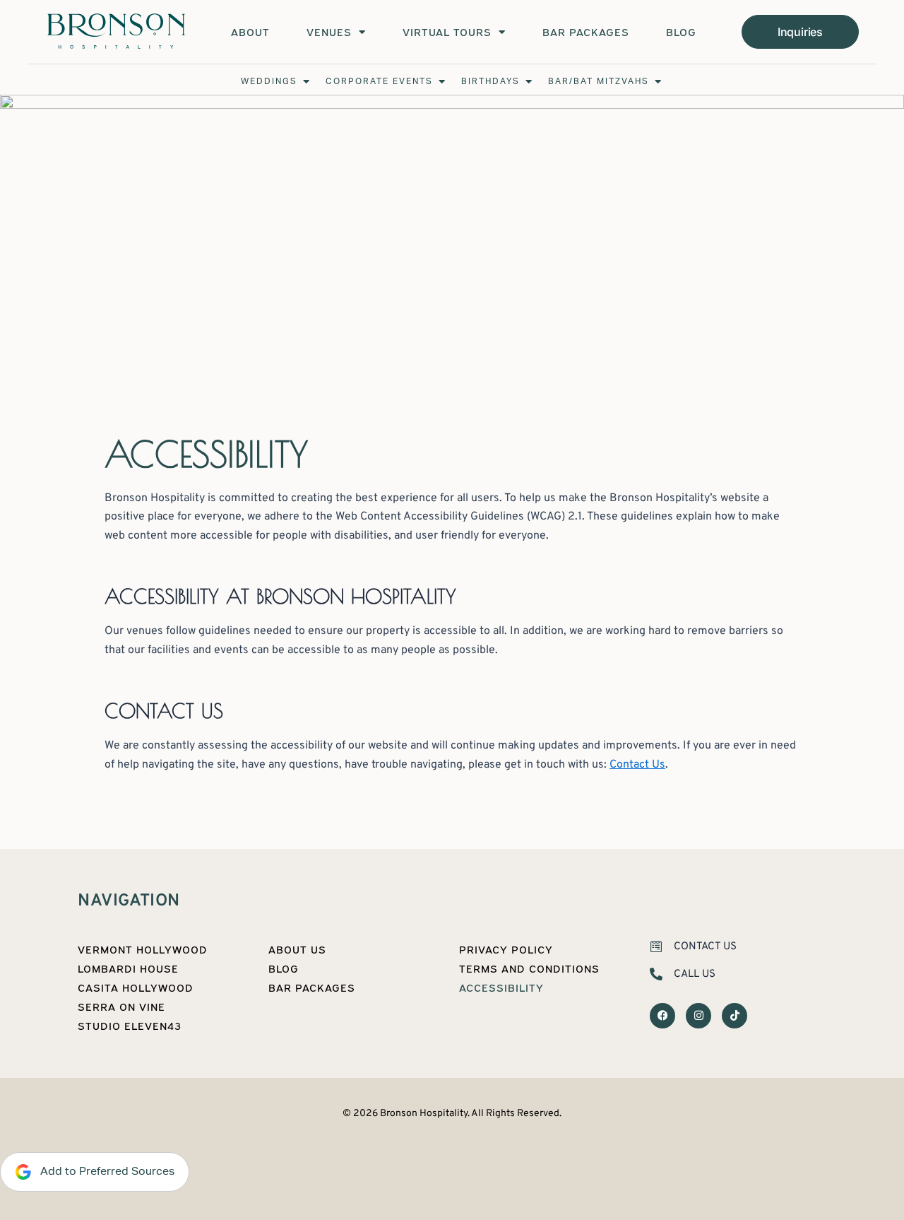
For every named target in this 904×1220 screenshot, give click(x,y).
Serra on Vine (121, 1006)
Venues (329, 31)
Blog (681, 31)
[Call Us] (656, 974)
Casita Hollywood (136, 987)
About (250, 31)
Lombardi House (128, 968)
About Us (297, 949)
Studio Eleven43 (130, 1025)
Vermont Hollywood (143, 949)
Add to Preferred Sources (103, 1171)
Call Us (694, 974)
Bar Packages (585, 31)
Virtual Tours (447, 31)
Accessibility (501, 987)
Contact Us (637, 765)
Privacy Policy (506, 949)
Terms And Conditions (529, 968)
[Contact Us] (656, 946)
